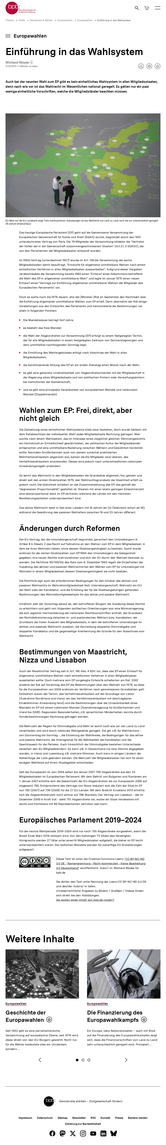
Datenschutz (45, 1117)
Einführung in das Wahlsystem (113, 20)
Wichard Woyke (19, 63)
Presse (119, 1117)
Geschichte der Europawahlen (26, 1016)
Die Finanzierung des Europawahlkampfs (115, 1016)
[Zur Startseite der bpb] (21, 13)
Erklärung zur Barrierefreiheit (83, 1123)
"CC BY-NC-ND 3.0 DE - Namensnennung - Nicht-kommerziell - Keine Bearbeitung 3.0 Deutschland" (101, 863)
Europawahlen (65, 20)
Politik (22, 20)
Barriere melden (138, 1117)
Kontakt (105, 1117)
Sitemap (62, 1117)
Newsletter (79, 1117)
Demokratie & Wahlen (41, 20)
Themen (10, 20)
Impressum (25, 1117)
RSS (93, 1117)
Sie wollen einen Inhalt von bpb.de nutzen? (85, 900)
